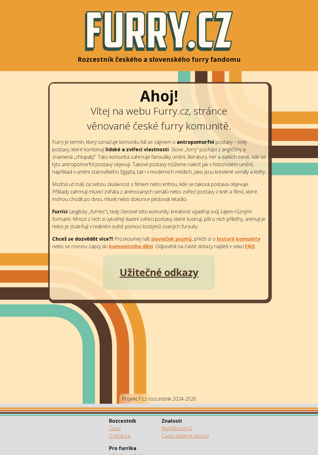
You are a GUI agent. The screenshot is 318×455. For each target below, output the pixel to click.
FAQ (250, 246)
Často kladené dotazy (185, 435)
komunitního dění (131, 246)
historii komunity (238, 238)
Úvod (114, 428)
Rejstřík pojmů (176, 428)
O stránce (120, 435)
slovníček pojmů (171, 238)
